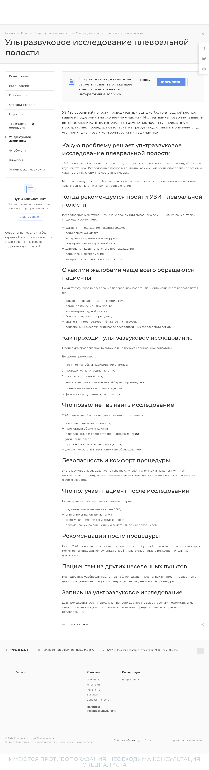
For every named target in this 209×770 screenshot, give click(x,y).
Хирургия (16, 160)
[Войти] (202, 4)
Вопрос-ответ (130, 679)
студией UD (143, 740)
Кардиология (19, 85)
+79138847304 (129, 4)
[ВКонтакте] (200, 651)
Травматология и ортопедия (21, 125)
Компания (93, 672)
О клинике (93, 679)
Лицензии (93, 684)
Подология (17, 114)
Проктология (18, 95)
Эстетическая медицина (27, 169)
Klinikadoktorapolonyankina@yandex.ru (69, 649)
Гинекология (18, 76)
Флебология (18, 150)
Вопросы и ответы (98, 699)
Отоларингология (22, 104)
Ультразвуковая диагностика (20, 139)
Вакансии (93, 694)
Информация (131, 672)
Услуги (20, 672)
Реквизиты (94, 689)
